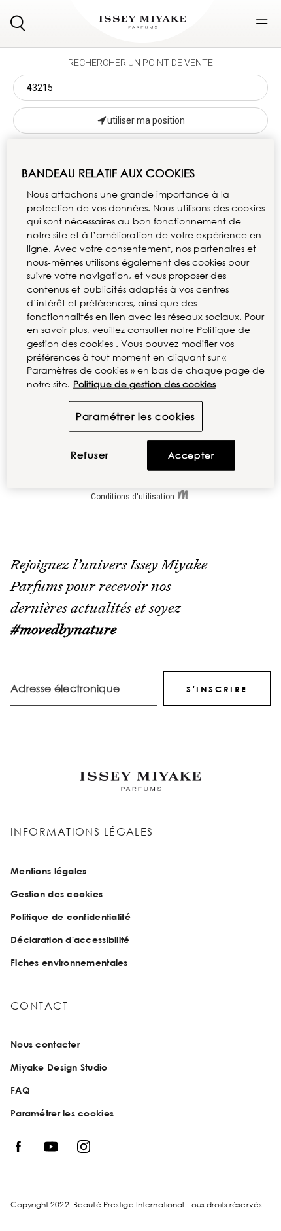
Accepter (191, 455)
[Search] (18, 22)
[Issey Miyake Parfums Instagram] (83, 1146)
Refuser (90, 454)
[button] (262, 21)
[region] (140, 313)
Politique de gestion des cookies (144, 384)
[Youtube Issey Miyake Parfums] (51, 1146)
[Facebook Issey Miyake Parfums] (18, 1146)
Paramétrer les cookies (135, 416)
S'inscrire (217, 689)
